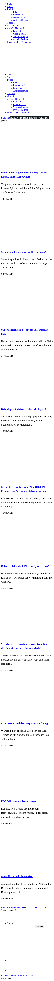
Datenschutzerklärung (11, 975)
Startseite (5, 117)
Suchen (10, 923)
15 (33, 907)
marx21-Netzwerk (15, 28)
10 (21, 907)
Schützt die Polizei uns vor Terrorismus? (23, 251)
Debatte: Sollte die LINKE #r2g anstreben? (25, 566)
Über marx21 (19, 33)
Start (9, 3)
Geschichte (12, 25)
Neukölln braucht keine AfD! (17, 876)
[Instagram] (12, 970)
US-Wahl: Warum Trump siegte (18, 801)
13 (28, 907)
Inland (16, 12)
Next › (37, 907)
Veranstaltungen (20, 36)
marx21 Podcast (20, 39)
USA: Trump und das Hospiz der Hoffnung (24, 723)
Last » (43, 907)
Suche (10, 6)
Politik (10, 9)
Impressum (27, 975)
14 (31, 907)
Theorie (11, 23)
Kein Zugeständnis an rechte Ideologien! (23, 409)
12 (26, 907)
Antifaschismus (20, 20)
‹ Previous (12, 907)
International (19, 14)
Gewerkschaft (19, 17)
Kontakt (17, 31)
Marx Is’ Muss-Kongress (19, 42)
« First (4, 907)
